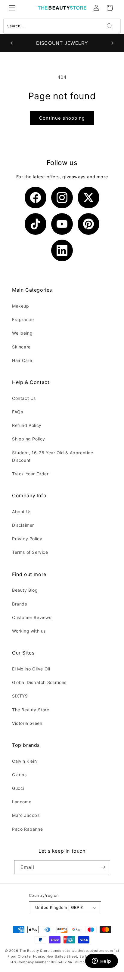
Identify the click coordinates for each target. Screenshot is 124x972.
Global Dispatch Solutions (39, 682)
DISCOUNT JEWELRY (62, 43)
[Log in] (96, 7)
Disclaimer (23, 525)
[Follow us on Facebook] (35, 197)
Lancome (21, 801)
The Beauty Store (30, 709)
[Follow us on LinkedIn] (62, 250)
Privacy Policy (27, 538)
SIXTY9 (20, 695)
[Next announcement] (112, 43)
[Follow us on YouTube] (62, 224)
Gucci (18, 788)
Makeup (20, 305)
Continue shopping (62, 118)
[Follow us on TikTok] (35, 224)
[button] (12, 7)
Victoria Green (27, 723)
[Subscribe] (103, 867)
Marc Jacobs (26, 815)
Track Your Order (30, 473)
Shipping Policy (28, 438)
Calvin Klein (24, 761)
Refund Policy (27, 425)
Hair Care (22, 360)
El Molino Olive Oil (31, 668)
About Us (22, 511)
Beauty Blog (25, 590)
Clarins (19, 774)
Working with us (29, 630)
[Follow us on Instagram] (62, 197)
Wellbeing (22, 333)
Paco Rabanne (27, 829)
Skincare (21, 346)
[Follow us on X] (88, 197)
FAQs (17, 411)
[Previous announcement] (11, 43)
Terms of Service (30, 552)
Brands (19, 603)
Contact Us (24, 398)
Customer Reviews (31, 617)
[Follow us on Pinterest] (88, 224)
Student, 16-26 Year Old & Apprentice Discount (52, 456)
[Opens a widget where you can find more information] (101, 961)
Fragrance (23, 319)
